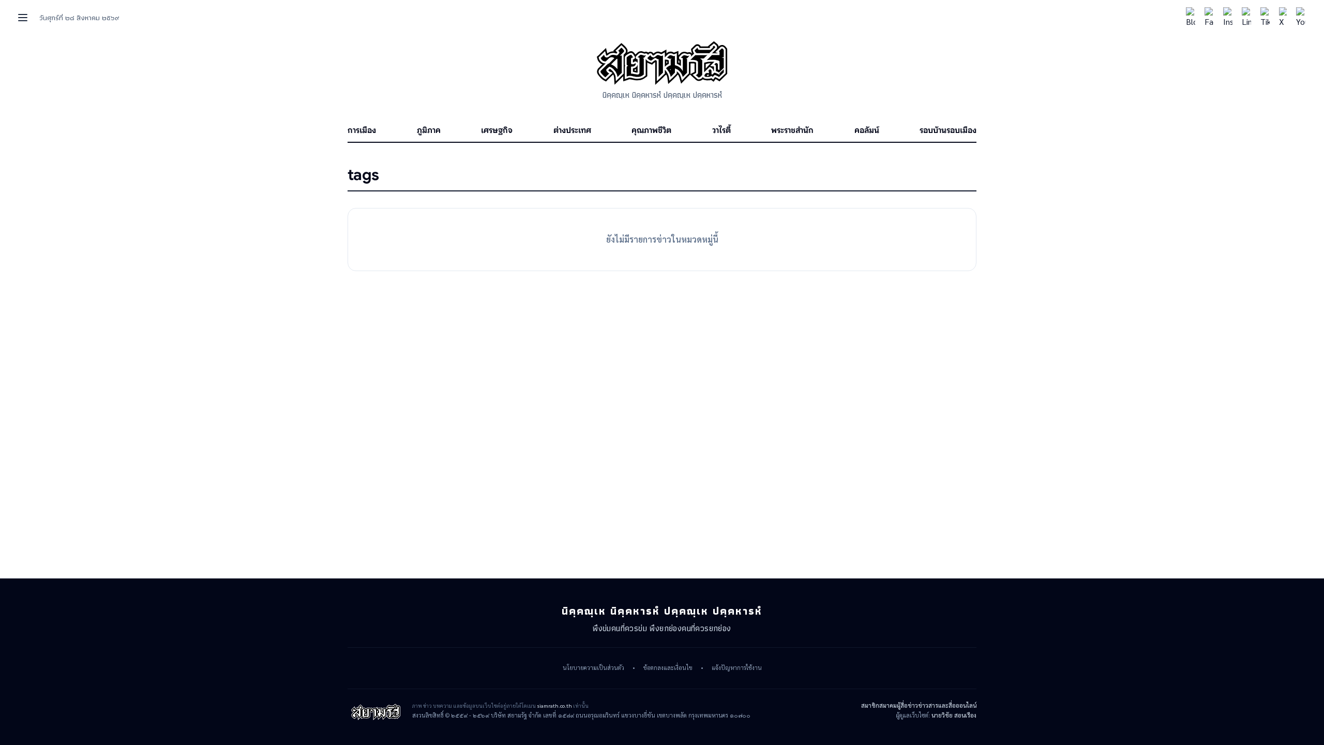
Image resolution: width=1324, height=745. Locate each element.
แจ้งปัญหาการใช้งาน (737, 668)
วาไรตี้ (721, 130)
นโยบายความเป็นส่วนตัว (593, 668)
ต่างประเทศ (572, 130)
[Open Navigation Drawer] (22, 17)
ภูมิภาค (429, 130)
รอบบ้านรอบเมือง (948, 130)
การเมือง (362, 130)
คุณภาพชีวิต (651, 130)
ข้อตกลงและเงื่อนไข (668, 668)
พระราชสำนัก (792, 130)
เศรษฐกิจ (497, 130)
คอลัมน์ (866, 130)
